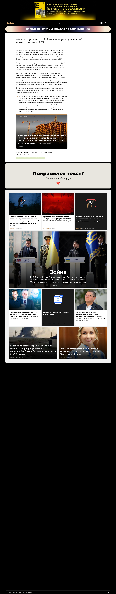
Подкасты (60, 23)
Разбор (52, 23)
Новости (37, 23)
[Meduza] (10, 23)
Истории (45, 23)
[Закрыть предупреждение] (108, 592)
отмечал (60, 105)
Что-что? (26, 155)
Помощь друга (77, 23)
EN (109, 23)
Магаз (68, 23)
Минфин (33, 46)
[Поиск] (105, 23)
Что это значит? (27, 592)
